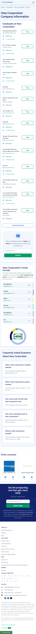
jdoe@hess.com (8, 286)
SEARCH (18, 255)
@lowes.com (9, 67)
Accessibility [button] (4, 628)
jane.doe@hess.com (9, 293)
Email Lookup (5, 552)
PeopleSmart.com (25, 514)
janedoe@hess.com (9, 308)
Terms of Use (21, 512)
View (27, 32)
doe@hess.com (8, 322)
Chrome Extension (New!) (8, 554)
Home (2, 7)
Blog (2, 536)
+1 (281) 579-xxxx (10, 54)
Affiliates (3, 533)
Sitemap (3, 570)
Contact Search (5, 541)
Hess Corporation (19, 7)
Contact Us (4, 560)
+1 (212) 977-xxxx (10, 160)
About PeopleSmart (6, 530)
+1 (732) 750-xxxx (10, 39)
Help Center (4, 562)
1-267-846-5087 (8, 590)
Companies (9, 7)
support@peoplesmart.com (12, 587)
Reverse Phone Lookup (7, 549)
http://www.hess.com (11, 373)
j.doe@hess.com (8, 315)
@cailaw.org (9, 219)
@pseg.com (9, 143)
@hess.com (9, 36)
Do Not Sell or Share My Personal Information (14, 565)
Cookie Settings (6, 632)
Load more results (18, 225)
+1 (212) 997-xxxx (10, 81)
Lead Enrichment (6, 543)
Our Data (4, 546)
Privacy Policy (29, 512)
